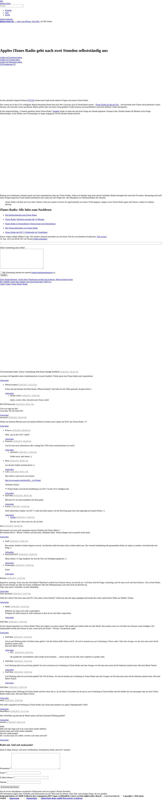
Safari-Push (46, 798)
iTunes (8, 284)
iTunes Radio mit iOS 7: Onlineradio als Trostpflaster (26, 232)
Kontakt (8, 10)
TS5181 (31, 100)
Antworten (4, 380)
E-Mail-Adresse (7, 777)
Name (3, 773)
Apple (2, 284)
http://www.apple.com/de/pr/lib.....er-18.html (23, 480)
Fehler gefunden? (40, 239)
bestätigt (56, 111)
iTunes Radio (16, 284)
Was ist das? (102, 237)
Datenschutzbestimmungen (42, 272)
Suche (7, 15)
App (7, 13)
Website (3, 782)
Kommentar (5, 768)
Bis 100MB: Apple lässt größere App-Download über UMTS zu (25, 282)
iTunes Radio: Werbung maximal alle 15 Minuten (24, 219)
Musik (24, 284)
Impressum (14, 798)
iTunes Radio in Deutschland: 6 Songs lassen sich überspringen (30, 224)
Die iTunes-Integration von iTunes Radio (21, 228)
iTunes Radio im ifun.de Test (107, 105)
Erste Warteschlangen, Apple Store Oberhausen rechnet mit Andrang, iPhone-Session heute (36, 279)
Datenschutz (31, 798)
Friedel (13, 517)
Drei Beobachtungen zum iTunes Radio (21, 215)
